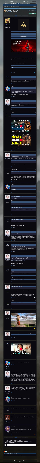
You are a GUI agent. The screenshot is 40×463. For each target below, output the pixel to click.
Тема (12, 460)
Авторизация (28, 10)
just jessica (7, 431)
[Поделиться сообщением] (35, 75)
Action (16, 11)
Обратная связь (25, 460)
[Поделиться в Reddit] (4, 451)
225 (22, 437)
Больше (27, 3)
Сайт (18, 3)
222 (17, 437)
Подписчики (32, 10)
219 (12, 437)
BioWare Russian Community (10, 1)
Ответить (32, 13)
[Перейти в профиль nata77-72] (7, 88)
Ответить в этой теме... (11, 445)
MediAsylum (7, 104)
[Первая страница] (4, 15)
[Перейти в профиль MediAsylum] (7, 101)
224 (20, 437)
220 (14, 437)
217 (9, 437)
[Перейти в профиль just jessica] (7, 428)
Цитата (14, 72)
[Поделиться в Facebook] (6, 451)
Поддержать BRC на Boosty (20, 8)
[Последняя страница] (27, 15)
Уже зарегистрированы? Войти (27, 1)
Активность (22, 3)
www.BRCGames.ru (13, 3)
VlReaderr (7, 76)
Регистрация (33, 1)
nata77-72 (7, 91)
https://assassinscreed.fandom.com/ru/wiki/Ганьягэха (18, 260)
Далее (26, 437)
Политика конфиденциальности (18, 460)
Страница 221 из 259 (31, 437)
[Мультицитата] (11, 72)
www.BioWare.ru (7, 3)
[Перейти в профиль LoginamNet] (5, 11)
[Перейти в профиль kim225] (7, 417)
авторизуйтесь (28, 441)
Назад (6, 437)
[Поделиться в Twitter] (5, 451)
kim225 (7, 421)
